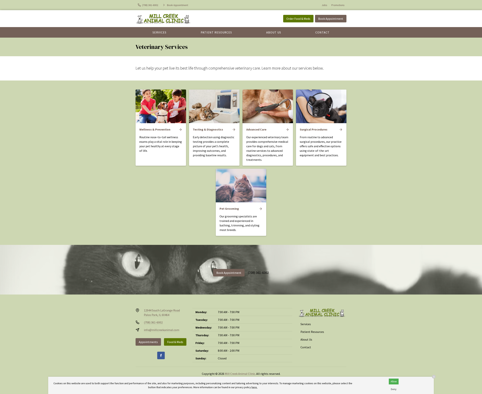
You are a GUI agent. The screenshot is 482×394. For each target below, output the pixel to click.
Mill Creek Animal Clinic (240, 374)
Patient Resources (216, 32)
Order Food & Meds (298, 18)
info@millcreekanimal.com (161, 330)
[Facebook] (161, 355)
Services (159, 32)
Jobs (324, 5)
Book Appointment (330, 18)
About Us (273, 32)
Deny (394, 389)
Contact (322, 32)
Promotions (338, 5)
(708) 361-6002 (258, 272)
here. (254, 387)
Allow (394, 381)
